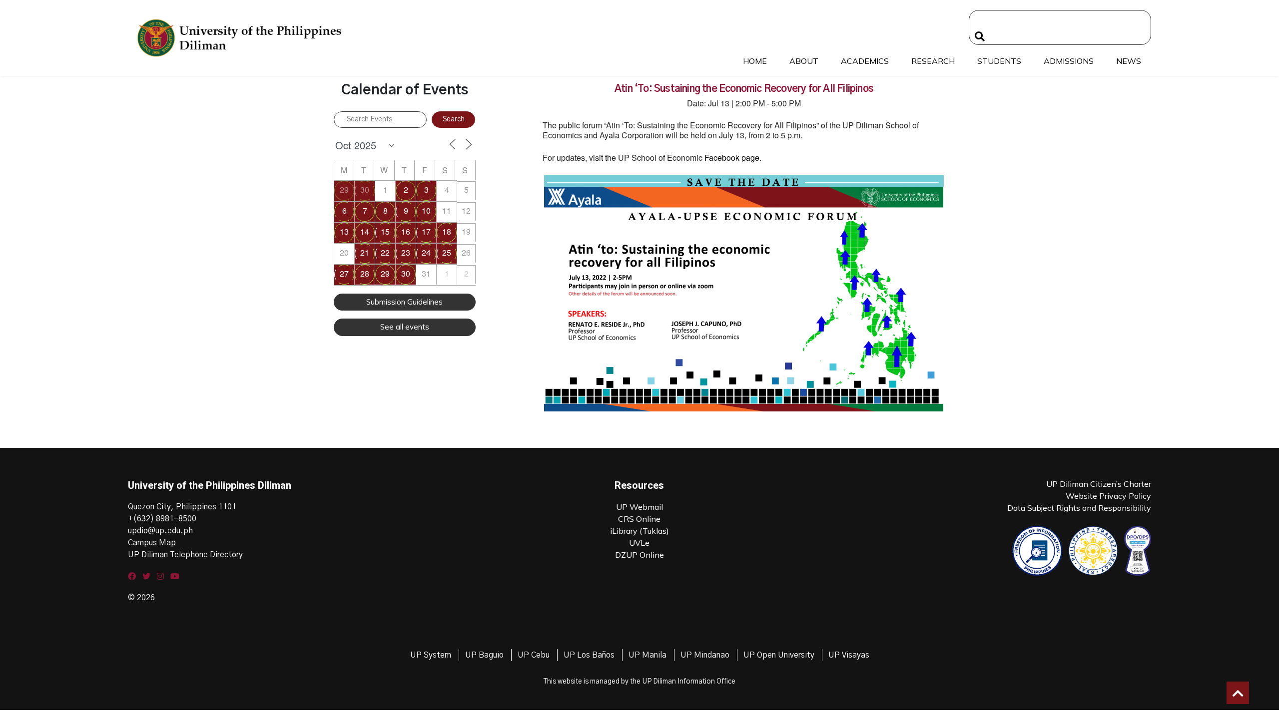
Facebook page (731, 157)
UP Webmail (639, 507)
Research (933, 61)
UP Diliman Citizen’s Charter (1098, 484)
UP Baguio (484, 655)
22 (385, 252)
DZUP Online (639, 555)
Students (999, 61)
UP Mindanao (704, 655)
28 (364, 273)
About (803, 61)
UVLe (639, 543)
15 (385, 231)
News (1128, 61)
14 (364, 231)
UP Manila (647, 655)
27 (344, 273)
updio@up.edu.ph (160, 531)
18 (446, 231)
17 (426, 231)
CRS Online (639, 519)
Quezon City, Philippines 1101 (182, 507)
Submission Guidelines (404, 302)
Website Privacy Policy (1108, 496)
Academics (865, 61)
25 (446, 252)
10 (426, 210)
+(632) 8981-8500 (162, 519)
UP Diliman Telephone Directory (185, 555)
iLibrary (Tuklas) (639, 531)
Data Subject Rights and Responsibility (1079, 508)
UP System (430, 655)
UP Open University (778, 655)
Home (755, 61)
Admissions (1069, 61)
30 (364, 189)
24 (426, 252)
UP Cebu (534, 655)
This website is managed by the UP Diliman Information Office (639, 681)
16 (405, 231)
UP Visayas (848, 655)
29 (344, 189)
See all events (404, 327)
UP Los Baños (589, 655)
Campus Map (152, 543)
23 (405, 252)
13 (344, 231)
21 (364, 252)
